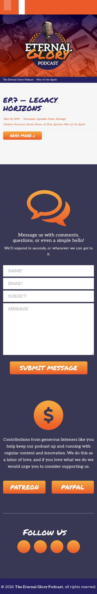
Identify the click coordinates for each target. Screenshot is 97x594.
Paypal (72, 486)
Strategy (61, 119)
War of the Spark (74, 124)
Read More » (22, 135)
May (6, 119)
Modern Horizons (14, 124)
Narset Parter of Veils (39, 124)
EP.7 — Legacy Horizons (30, 104)
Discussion (29, 119)
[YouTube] (40, 546)
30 (11, 119)
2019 (17, 119)
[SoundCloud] (23, 546)
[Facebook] (56, 546)
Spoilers (58, 124)
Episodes (42, 119)
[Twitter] (73, 546)
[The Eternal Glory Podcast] (48, 45)
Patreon (24, 486)
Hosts (51, 119)
